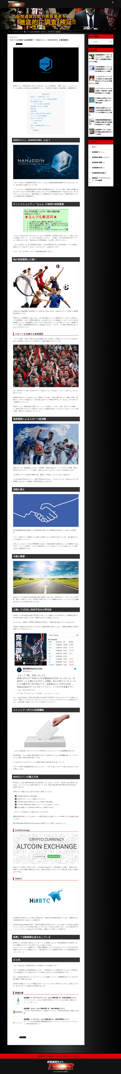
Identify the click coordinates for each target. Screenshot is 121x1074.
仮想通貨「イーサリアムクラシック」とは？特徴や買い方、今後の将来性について (50, 997)
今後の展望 (33, 111)
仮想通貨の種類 (97, 162)
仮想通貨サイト (97, 152)
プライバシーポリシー (63, 1056)
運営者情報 (41, 1056)
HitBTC (36, 123)
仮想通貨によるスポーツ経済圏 (39, 106)
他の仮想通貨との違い (36, 101)
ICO (93, 147)
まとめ (32, 128)
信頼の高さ (33, 108)
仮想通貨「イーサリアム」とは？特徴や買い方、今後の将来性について (46, 1019)
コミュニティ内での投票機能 (38, 116)
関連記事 (36, 130)
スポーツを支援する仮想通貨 (42, 104)
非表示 (47, 94)
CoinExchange (38, 120)
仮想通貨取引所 (97, 167)
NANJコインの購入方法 (36, 118)
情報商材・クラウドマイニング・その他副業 (101, 179)
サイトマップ (77, 1056)
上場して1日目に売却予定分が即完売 (40, 113)
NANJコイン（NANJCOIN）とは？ (40, 96)
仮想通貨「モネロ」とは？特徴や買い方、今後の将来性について (44, 1008)
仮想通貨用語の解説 (98, 173)
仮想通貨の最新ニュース (100, 157)
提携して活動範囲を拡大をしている (40, 125)
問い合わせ (50, 1056)
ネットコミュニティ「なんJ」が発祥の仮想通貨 (43, 99)
